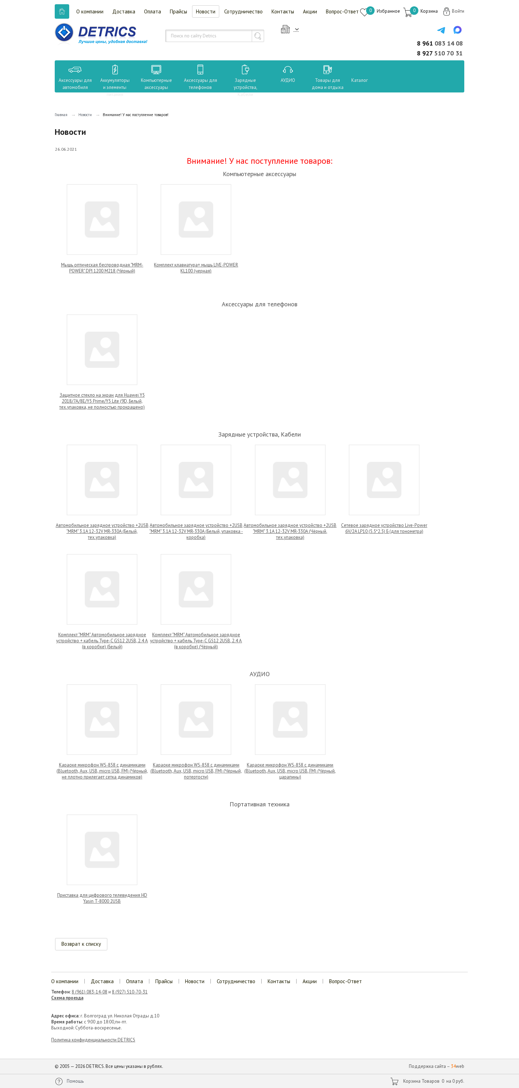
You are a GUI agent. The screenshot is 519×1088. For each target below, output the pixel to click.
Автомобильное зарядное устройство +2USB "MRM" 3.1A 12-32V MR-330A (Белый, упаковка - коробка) (196, 531)
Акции (310, 11)
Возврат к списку (81, 943)
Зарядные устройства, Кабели (245, 87)
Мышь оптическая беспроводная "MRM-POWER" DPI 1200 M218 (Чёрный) (102, 268)
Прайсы (178, 11)
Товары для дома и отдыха (328, 83)
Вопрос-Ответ (342, 11)
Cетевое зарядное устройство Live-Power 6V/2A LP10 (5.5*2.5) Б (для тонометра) (384, 528)
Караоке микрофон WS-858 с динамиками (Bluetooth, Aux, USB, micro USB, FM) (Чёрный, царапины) (290, 771)
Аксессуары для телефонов (200, 83)
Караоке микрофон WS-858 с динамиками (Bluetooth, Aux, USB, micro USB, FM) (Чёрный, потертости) (196, 771)
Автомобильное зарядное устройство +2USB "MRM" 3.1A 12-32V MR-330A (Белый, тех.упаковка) (102, 531)
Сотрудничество (243, 11)
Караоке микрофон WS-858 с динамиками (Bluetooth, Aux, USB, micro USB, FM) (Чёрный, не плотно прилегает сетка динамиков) (102, 771)
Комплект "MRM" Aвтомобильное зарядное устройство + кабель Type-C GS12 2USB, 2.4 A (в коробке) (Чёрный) (196, 641)
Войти (458, 11)
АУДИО (288, 80)
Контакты (283, 11)
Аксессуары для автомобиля (75, 83)
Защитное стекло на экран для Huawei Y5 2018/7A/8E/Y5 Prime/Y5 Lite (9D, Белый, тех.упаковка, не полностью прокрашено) (102, 401)
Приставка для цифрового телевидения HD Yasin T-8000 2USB (102, 898)
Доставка (123, 11)
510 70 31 (440, 53)
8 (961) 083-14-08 (89, 992)
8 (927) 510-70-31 (130, 992)
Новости (205, 11)
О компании (89, 11)
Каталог (353, 80)
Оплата (152, 11)
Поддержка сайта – (436, 1066)
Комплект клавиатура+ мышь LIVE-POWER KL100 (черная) (196, 268)
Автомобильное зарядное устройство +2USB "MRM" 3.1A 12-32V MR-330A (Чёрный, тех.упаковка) (290, 531)
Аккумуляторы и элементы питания (115, 87)
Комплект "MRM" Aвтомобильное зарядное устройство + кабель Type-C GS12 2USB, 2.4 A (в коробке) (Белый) (102, 641)
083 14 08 (440, 43)
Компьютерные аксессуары (156, 83)
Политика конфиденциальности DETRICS (93, 1040)
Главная (61, 114)
